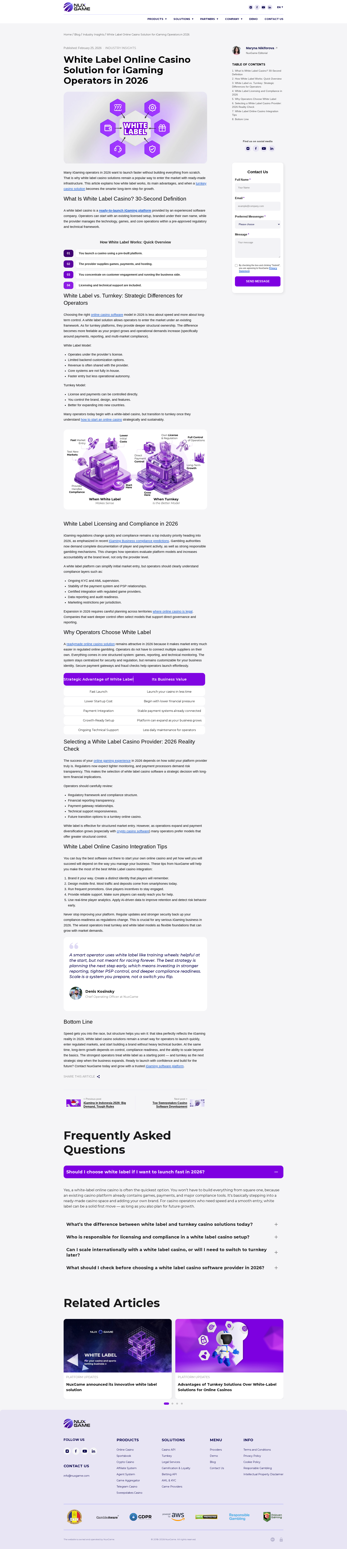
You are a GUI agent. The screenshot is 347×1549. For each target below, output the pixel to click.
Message (242, 234)
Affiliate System (127, 1468)
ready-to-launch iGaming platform (125, 210)
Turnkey (167, 1455)
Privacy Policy (252, 1455)
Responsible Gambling (257, 1468)
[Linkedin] (269, 7)
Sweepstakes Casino (129, 1492)
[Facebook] (257, 7)
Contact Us (274, 19)
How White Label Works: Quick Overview (258, 78)
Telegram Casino (127, 1486)
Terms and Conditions (257, 1449)
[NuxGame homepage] (77, 10)
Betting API (169, 1474)
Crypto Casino (125, 1462)
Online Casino (125, 1449)
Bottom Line (242, 119)
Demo (253, 19)
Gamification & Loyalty (176, 1468)
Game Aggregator (128, 1480)
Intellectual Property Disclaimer (263, 1474)
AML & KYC (169, 1480)
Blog (213, 1462)
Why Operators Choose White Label (255, 98)
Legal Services (171, 1462)
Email (239, 198)
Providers (216, 1449)
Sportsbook (124, 1455)
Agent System (126, 1474)
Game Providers (172, 1486)
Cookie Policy (251, 1462)
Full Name (242, 179)
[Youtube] (263, 7)
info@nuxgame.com (76, 1475)
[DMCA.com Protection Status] (206, 1517)
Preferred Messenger (250, 216)
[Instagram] (250, 7)
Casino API (168, 1449)
